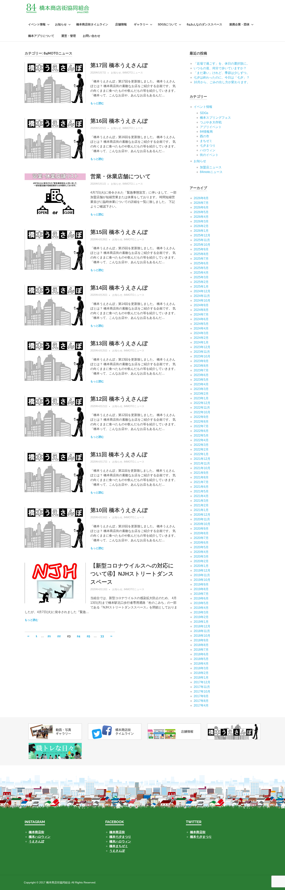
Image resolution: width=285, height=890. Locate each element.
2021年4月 (201, 496)
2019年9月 (201, 584)
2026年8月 (201, 198)
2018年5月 (201, 659)
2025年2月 (201, 282)
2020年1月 (201, 565)
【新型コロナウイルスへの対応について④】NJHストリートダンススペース (132, 574)
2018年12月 (202, 626)
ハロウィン (207, 150)
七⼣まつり (207, 145)
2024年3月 (201, 333)
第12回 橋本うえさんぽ (119, 399)
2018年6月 (201, 654)
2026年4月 (201, 216)
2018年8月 (201, 645)
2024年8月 (201, 309)
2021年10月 (202, 468)
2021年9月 (201, 472)
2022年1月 (201, 454)
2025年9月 (201, 249)
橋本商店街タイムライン (92, 24)
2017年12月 (202, 682)
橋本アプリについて (41, 36)
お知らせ (61, 24)
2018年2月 (201, 673)
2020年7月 (201, 538)
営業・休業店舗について (120, 176)
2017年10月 (202, 691)
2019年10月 (202, 579)
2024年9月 (201, 305)
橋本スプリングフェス (215, 117)
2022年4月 (201, 440)
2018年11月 (202, 631)
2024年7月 (201, 314)
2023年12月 (202, 347)
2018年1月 (201, 677)
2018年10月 (202, 635)
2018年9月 (201, 640)
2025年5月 (201, 268)
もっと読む (97, 103)
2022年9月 (201, 417)
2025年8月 (201, 254)
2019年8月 (201, 589)
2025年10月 (202, 244)
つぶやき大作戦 (211, 122)
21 (49, 636)
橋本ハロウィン (39, 836)
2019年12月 (202, 570)
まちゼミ (206, 141)
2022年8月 (201, 421)
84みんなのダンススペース (204, 24)
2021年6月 (201, 486)
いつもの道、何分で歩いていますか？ (220, 68)
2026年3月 (201, 221)
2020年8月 (201, 533)
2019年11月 (202, 575)
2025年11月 (202, 240)
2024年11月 (202, 296)
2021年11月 (202, 463)
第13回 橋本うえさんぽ (119, 343)
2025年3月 (201, 277)
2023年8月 (201, 365)
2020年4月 (201, 552)
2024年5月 (201, 323)
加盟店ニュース (211, 167)
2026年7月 (201, 202)
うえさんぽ (36, 841)
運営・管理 (68, 36)
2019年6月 (201, 598)
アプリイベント (211, 127)
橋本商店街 (117, 832)
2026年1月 (201, 230)
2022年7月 (201, 426)
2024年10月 (202, 300)
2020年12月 (202, 514)
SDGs (204, 113)
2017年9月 (201, 696)
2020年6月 (201, 542)
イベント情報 (37, 24)
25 (88, 636)
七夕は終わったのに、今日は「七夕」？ (222, 77)
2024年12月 (202, 291)
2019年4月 (201, 607)
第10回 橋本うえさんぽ (119, 510)
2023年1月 (201, 398)
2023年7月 (201, 370)
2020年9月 (201, 528)
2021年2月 (201, 505)
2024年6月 (201, 319)
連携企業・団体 (239, 24)
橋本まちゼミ (118, 846)
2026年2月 (201, 226)
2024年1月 (201, 342)
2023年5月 (201, 379)
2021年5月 (201, 491)
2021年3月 (201, 500)
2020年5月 (201, 547)
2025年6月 (201, 263)
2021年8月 (201, 477)
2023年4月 (201, 384)
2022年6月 (201, 430)
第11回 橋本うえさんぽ (119, 454)
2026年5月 (201, 212)
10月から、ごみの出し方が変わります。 (222, 82)
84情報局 (206, 131)
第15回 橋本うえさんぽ (119, 232)
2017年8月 (201, 700)
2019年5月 (201, 603)
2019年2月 (201, 617)
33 (102, 636)
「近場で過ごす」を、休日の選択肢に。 (222, 63)
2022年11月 (202, 407)
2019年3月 (201, 612)
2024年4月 (201, 328)
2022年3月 (201, 444)
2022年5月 (201, 435)
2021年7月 (201, 482)
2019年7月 (201, 593)
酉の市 (204, 136)
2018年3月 (201, 668)
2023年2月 (201, 393)
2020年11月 (202, 519)
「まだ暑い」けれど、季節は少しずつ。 (222, 72)
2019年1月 (201, 621)
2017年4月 (201, 705)
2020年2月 (201, 561)
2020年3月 (201, 556)
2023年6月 (201, 375)
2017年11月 (202, 686)
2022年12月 (202, 403)
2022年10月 (202, 412)
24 (78, 636)
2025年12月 (202, 235)
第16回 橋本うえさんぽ (119, 121)
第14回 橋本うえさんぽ (119, 288)
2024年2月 (201, 337)
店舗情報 (121, 24)
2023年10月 (202, 356)
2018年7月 (201, 649)
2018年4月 (201, 663)
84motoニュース (133, 72)
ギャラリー (141, 24)
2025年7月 (201, 258)
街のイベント (209, 155)
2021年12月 (202, 458)
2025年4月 (201, 272)
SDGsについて (167, 24)
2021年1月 (201, 510)
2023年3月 (201, 389)
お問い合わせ (91, 36)
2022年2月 (201, 449)
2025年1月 (201, 286)
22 (59, 636)
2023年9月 (201, 361)
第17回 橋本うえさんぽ (119, 65)
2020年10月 (202, 524)
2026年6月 (201, 207)
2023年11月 (202, 351)
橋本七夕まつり (120, 836)
